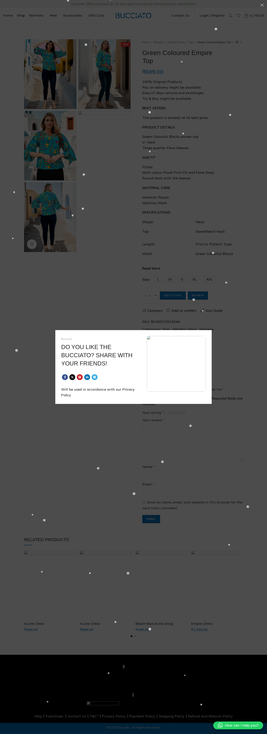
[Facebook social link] (65, 377)
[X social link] (72, 377)
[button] (238, 725)
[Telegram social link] (95, 377)
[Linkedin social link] (87, 377)
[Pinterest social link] (80, 377)
